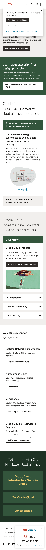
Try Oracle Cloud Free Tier (16, 48)
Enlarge (21, 189)
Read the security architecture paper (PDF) (21, 85)
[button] (4, 4)
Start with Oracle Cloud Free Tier (22, 264)
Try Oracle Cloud (23, 497)
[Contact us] (41, 4)
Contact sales (23, 510)
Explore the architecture (18, 361)
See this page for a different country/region (21, 31)
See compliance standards (19, 411)
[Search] (27, 4)
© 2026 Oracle (7, 528)
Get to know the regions (18, 440)
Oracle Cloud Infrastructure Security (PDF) (23, 480)
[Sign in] (37, 4)
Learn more (13, 387)
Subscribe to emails (9, 537)
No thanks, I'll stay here (15, 26)
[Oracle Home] (10, 4)
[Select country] (32, 4)
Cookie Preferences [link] (9, 532)
